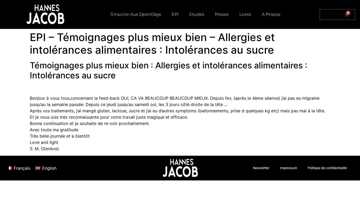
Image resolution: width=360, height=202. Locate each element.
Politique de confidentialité (327, 168)
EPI (175, 14)
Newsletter (261, 168)
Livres (245, 14)
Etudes (196, 14)
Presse (222, 14)
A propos (271, 14)
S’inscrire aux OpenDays (135, 14)
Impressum (288, 168)
